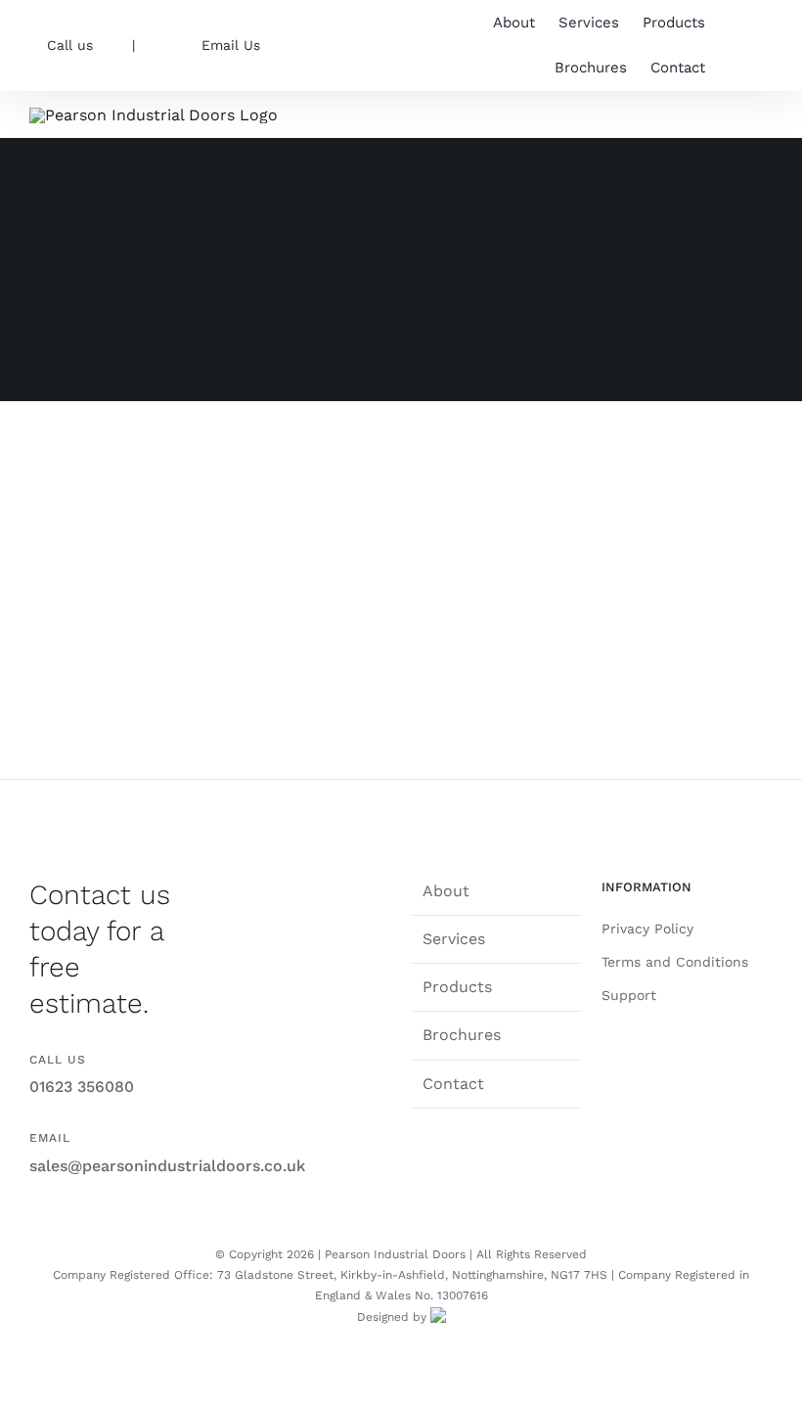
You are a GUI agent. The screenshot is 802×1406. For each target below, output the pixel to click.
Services (454, 939)
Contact (453, 1083)
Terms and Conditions (675, 962)
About (446, 891)
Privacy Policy (647, 928)
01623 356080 (81, 1086)
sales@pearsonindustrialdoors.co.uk (167, 1166)
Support (629, 995)
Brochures (462, 1034)
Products (457, 986)
